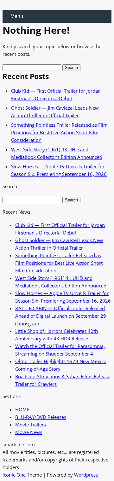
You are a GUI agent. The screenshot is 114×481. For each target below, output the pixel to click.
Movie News (28, 432)
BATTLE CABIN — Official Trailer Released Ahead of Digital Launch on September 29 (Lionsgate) (60, 316)
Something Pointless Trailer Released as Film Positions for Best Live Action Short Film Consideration (59, 132)
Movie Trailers (30, 424)
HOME (22, 409)
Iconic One (14, 475)
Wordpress (86, 475)
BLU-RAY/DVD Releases (40, 417)
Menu (16, 16)
